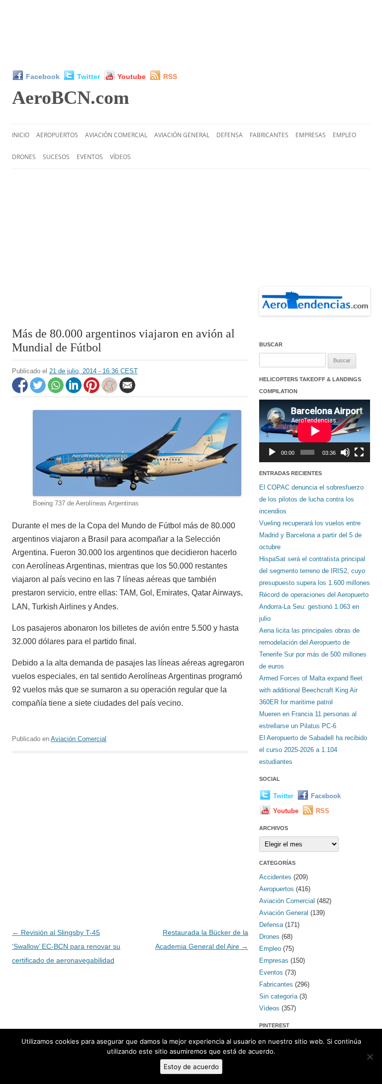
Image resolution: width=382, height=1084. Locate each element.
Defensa (229, 135)
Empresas (310, 135)
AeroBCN (70, 97)
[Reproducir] (272, 452)
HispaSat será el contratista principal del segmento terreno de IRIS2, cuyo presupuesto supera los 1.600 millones (314, 570)
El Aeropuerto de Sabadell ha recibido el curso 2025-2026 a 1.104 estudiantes (313, 749)
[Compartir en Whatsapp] (57, 391)
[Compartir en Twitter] (39, 391)
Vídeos (120, 157)
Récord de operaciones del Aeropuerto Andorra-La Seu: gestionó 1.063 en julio (314, 606)
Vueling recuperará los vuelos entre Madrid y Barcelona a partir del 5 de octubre (310, 535)
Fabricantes (269, 135)
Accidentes (275, 877)
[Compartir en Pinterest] (92, 391)
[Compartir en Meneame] (110, 391)
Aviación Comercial (116, 135)
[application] (314, 431)
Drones (24, 157)
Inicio (20, 135)
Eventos (90, 157)
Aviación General (181, 135)
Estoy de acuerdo (191, 1067)
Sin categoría (278, 996)
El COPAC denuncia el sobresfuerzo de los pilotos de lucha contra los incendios (311, 499)
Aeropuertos (57, 135)
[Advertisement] (193, 34)
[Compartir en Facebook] (21, 391)
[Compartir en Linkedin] (75, 391)
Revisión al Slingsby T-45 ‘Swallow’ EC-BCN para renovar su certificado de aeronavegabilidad (66, 946)
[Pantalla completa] (359, 452)
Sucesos (56, 157)
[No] (370, 1057)
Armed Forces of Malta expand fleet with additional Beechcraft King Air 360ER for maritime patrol (311, 690)
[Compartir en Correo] (127, 391)
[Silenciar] (345, 452)
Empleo (344, 135)
